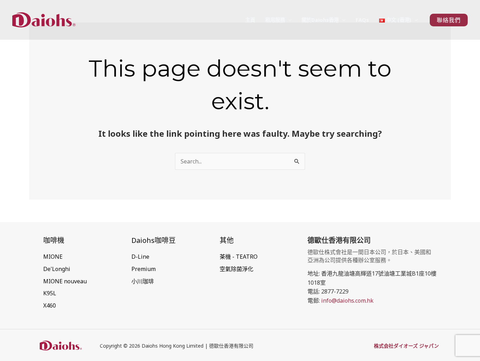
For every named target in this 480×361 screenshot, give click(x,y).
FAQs (362, 20)
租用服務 (275, 20)
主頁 (250, 20)
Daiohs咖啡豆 (153, 240)
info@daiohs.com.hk (347, 300)
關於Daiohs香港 (320, 20)
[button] (288, 20)
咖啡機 (53, 240)
